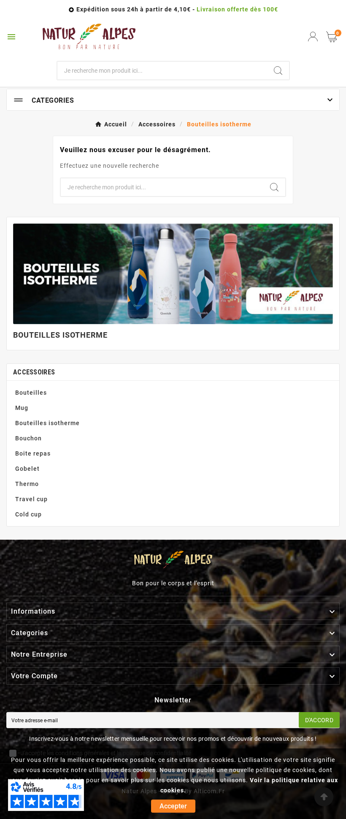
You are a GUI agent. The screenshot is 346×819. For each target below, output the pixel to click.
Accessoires (34, 372)
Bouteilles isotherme (47, 423)
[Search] (278, 70)
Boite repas (33, 453)
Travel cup (31, 499)
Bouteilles (31, 392)
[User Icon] (313, 36)
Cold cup (28, 514)
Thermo (27, 483)
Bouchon (28, 438)
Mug (21, 407)
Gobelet (27, 468)
